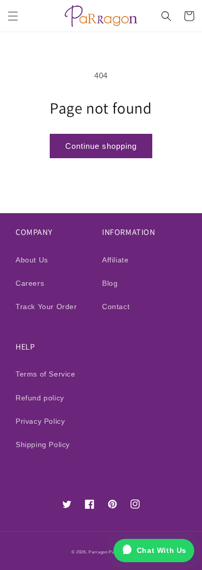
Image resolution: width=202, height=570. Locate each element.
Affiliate (115, 260)
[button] (13, 16)
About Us (32, 260)
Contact (115, 306)
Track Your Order (46, 306)
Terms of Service (46, 374)
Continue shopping (101, 146)
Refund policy (40, 398)
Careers (30, 283)
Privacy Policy (40, 421)
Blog (110, 283)
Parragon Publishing (110, 551)
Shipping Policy (43, 444)
